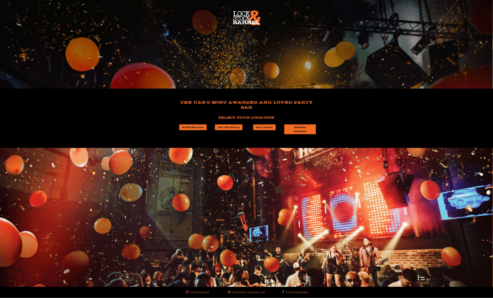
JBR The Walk (229, 127)
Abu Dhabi (264, 127)
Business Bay (193, 127)
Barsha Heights (300, 129)
